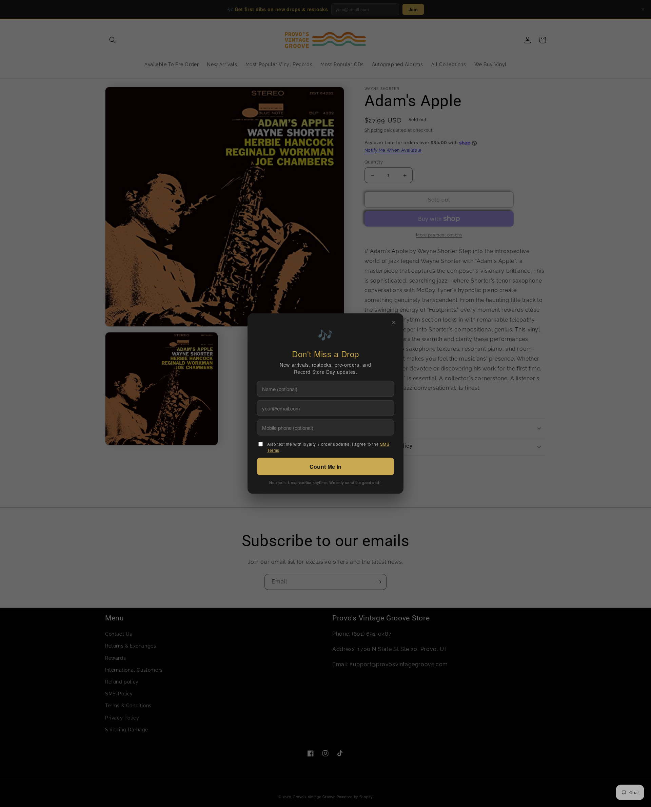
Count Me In (325, 466)
